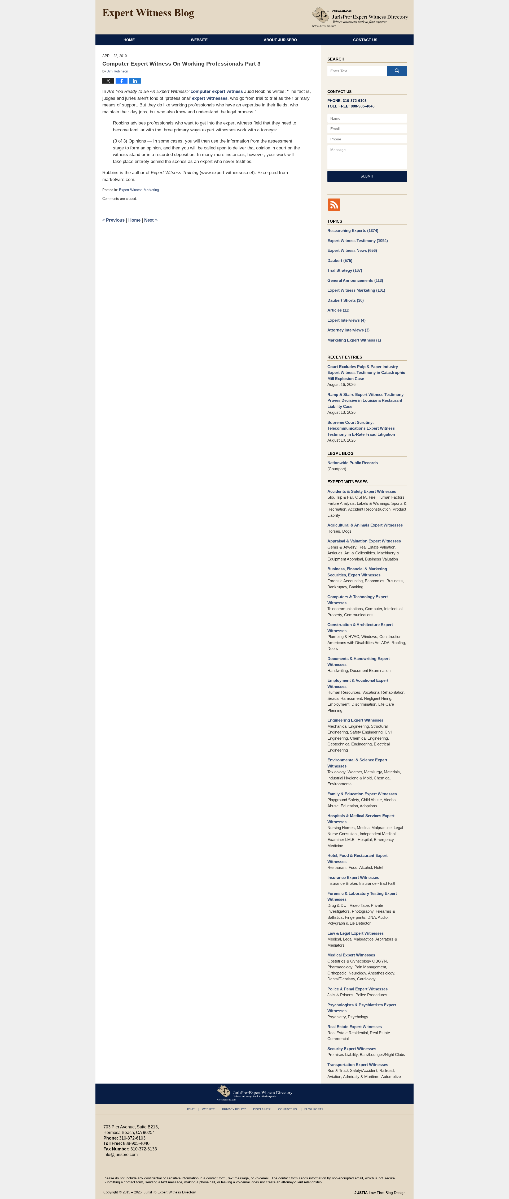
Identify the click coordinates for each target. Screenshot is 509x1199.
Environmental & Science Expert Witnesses (357, 763)
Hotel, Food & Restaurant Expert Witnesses (357, 858)
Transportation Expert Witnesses (357, 1064)
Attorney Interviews (348, 330)
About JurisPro (280, 40)
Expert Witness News (352, 250)
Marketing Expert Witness (354, 340)
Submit (367, 176)
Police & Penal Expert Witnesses (357, 989)
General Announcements (355, 280)
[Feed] (334, 205)
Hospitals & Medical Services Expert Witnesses (360, 818)
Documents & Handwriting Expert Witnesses (358, 661)
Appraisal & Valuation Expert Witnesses (364, 541)
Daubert (339, 260)
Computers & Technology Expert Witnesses (357, 599)
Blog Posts (313, 1109)
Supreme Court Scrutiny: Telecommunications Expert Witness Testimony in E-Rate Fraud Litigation (361, 428)
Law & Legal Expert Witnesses (355, 933)
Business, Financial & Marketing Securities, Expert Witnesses (357, 572)
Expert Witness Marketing (139, 190)
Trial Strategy (344, 270)
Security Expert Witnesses (351, 1048)
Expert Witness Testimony (357, 240)
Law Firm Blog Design (380, 1193)
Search (397, 71)
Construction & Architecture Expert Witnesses (360, 627)
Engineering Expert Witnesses (355, 720)
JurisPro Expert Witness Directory (170, 1192)
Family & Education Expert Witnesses (362, 794)
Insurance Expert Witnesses (353, 877)
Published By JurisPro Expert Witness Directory (360, 17)
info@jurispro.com (120, 1154)
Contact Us (365, 40)
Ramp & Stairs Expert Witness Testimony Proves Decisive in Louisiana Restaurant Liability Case (365, 400)
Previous (113, 220)
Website (199, 40)
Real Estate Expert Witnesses (354, 1026)
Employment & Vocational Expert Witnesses (357, 683)
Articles (338, 310)
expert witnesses (209, 98)
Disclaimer (262, 1109)
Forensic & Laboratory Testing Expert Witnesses (362, 896)
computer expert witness (217, 91)
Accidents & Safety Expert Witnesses (361, 491)
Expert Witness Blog (148, 14)
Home (129, 40)
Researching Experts (352, 230)
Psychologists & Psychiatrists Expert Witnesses (361, 1008)
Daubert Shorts (345, 300)
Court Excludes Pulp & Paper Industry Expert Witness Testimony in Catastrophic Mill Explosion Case (366, 372)
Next (150, 220)
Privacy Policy (234, 1109)
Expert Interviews (346, 320)
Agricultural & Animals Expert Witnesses (365, 525)
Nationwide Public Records (352, 462)
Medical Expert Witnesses (351, 955)
